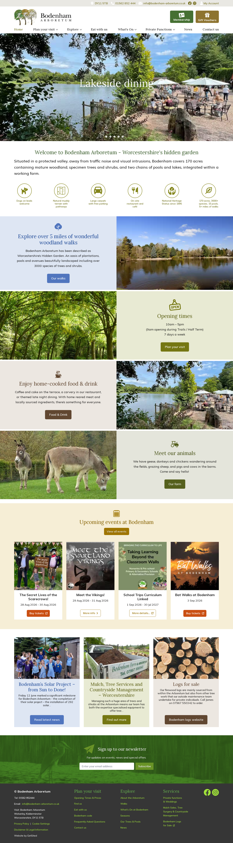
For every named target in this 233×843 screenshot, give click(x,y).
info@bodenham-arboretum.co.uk (40, 803)
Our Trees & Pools (130, 821)
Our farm (175, 484)
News (188, 29)
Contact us (211, 29)
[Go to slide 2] (110, 137)
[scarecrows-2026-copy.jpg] (38, 566)
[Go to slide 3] (114, 137)
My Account (211, 3)
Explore (73, 29)
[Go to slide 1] (106, 137)
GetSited (32, 835)
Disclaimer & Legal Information (31, 829)
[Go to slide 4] (119, 137)
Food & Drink (58, 415)
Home (18, 29)
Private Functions (159, 29)
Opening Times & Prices (87, 797)
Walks (123, 803)
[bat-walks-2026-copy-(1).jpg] (195, 566)
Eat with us (99, 29)
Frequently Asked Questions (89, 821)
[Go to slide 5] (123, 137)
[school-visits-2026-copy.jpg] (143, 566)
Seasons (125, 815)
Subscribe (144, 766)
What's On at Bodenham (134, 809)
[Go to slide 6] (127, 137)
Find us (78, 803)
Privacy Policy (21, 823)
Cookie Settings (41, 823)
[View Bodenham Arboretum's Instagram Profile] (194, 3)
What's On (125, 29)
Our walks (58, 278)
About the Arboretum (132, 797)
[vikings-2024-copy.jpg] (90, 566)
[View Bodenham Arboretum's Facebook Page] (190, 3)
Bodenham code (83, 815)
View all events (116, 531)
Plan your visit (44, 29)
